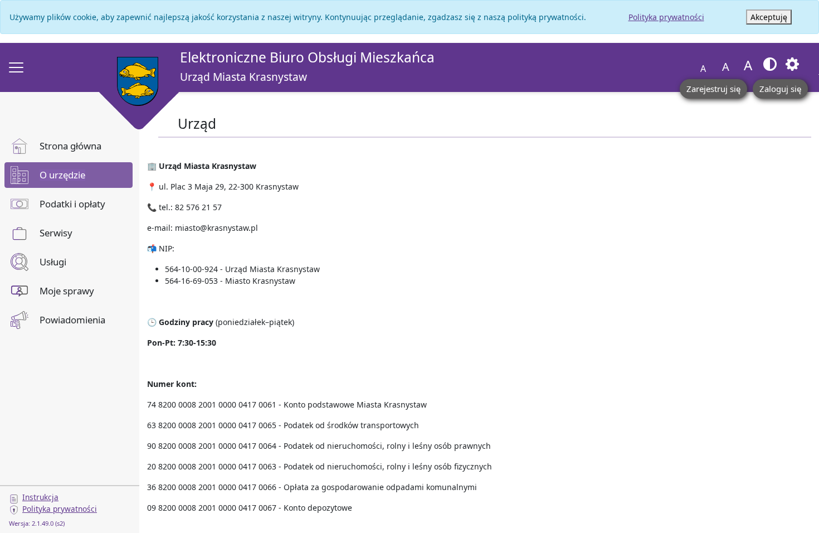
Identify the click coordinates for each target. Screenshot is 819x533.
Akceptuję (768, 17)
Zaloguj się (780, 88)
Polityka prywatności (666, 17)
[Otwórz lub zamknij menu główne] (16, 67)
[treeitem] (68, 146)
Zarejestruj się (713, 88)
